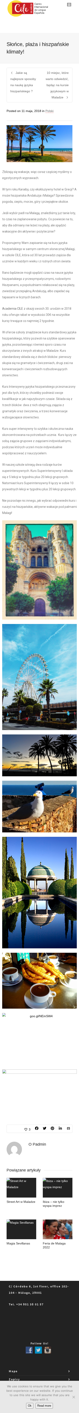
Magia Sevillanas (18, 1243)
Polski (49, 111)
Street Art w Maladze (21, 1201)
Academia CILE (12, 308)
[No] (73, 1397)
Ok (30, 1405)
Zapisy (14, 1379)
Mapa (13, 1371)
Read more (44, 1405)
